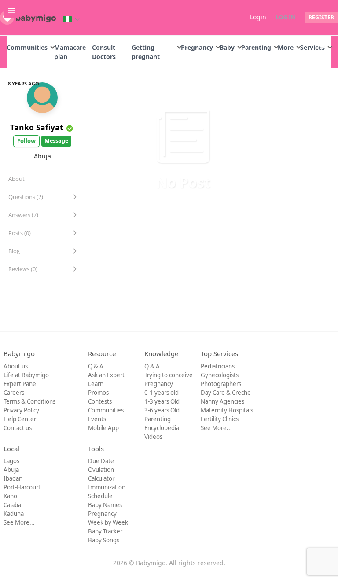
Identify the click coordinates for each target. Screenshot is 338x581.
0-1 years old (161, 393)
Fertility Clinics (220, 419)
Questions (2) (25, 197)
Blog (14, 251)
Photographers (221, 384)
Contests (100, 401)
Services (312, 47)
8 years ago (23, 83)
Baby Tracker (105, 531)
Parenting (256, 47)
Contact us (18, 428)
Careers (14, 393)
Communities (27, 47)
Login (259, 17)
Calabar (13, 505)
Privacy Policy (21, 410)
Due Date (101, 461)
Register (321, 17)
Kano (10, 496)
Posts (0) (19, 233)
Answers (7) (23, 215)
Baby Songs (103, 540)
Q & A (95, 366)
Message (56, 140)
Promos (98, 393)
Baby (227, 47)
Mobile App (103, 428)
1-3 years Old (162, 401)
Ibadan (13, 478)
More (286, 47)
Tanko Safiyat (36, 127)
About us (16, 366)
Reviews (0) (22, 269)
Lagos (11, 461)
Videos (153, 437)
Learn (95, 384)
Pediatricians (218, 366)
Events (97, 419)
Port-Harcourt (22, 487)
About (16, 179)
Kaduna (14, 514)
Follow (26, 141)
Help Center (20, 419)
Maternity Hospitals (227, 410)
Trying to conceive (168, 375)
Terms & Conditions (29, 401)
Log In (285, 17)
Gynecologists (220, 375)
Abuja (11, 470)
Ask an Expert (106, 375)
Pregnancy (197, 47)
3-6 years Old (162, 410)
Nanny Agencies (222, 401)
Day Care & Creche (226, 393)
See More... (216, 428)
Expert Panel (20, 384)
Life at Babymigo (26, 375)
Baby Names (105, 505)
